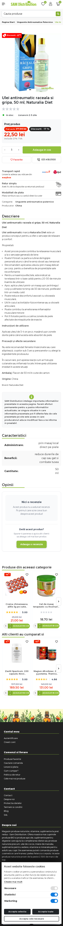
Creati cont (10, 742)
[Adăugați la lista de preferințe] (27, 575)
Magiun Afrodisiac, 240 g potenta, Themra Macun (46, 672)
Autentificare (11, 738)
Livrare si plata (11, 767)
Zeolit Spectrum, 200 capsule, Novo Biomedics (16, 672)
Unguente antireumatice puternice (35, 22)
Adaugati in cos (21, 626)
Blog (6, 811)
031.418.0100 (48, 159)
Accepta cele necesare (31, 918)
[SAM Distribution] (23, 3)
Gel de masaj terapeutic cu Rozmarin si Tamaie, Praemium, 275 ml (46, 605)
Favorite (18, 159)
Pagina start (8, 22)
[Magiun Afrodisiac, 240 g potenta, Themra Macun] (46, 652)
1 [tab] (30, 90)
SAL (6, 815)
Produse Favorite (12, 759)
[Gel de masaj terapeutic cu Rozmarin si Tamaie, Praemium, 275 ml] (46, 585)
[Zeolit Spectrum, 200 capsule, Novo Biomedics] (16, 652)
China (18, 205)
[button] (5, 4)
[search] (58, 14)
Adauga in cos (42, 149)
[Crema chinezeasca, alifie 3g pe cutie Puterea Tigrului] (16, 585)
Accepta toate (45, 911)
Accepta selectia (17, 911)
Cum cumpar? (11, 770)
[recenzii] (30, 109)
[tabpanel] (31, 63)
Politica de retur (12, 774)
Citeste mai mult (13, 881)
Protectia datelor (13, 803)
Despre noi (9, 799)
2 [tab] (33, 90)
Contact (8, 795)
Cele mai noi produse (14, 778)
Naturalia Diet (16, 385)
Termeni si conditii (13, 807)
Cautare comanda (13, 763)
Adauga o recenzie (31, 544)
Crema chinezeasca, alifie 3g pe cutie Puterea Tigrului (17, 605)
